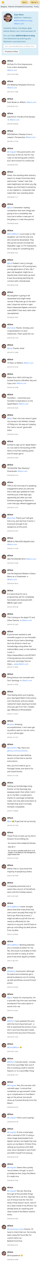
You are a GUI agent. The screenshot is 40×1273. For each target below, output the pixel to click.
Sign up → (34, 2)
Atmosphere (19, 7)
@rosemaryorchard (15, 1229)
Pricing (36, 7)
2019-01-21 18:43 (12, 667)
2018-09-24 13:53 (12, 1180)
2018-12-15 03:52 (12, 934)
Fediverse (11, 7)
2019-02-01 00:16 (12, 583)
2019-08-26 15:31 (12, 253)
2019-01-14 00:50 (12, 811)
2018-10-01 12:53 (12, 1037)
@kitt (9, 821)
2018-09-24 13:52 (12, 1219)
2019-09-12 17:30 (12, 141)
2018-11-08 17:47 (12, 961)
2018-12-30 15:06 (12, 876)
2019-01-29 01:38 (12, 607)
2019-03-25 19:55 (12, 458)
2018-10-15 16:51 (12, 1010)
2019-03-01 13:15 (12, 507)
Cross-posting (27, 7)
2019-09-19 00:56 (12, 124)
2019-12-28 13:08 (12, 74)
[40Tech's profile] (4, 62)
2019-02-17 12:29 (12, 548)
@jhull (9, 207)
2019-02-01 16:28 (12, 563)
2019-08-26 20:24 (12, 223)
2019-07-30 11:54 (12, 338)
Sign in (24, 2)
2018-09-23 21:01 (12, 1245)
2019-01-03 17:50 (12, 825)
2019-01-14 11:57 (12, 737)
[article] (20, 67)
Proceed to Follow (11, 51)
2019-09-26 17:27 (12, 106)
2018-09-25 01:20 (12, 1122)
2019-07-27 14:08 (12, 352)
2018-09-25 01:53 (12, 1107)
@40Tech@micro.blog (23, 20)
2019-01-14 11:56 (12, 776)
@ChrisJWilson (13, 234)
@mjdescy (11, 971)
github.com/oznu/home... (18, 751)
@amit (10, 348)
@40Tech (11, 1021)
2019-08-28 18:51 (12, 165)
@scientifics (12, 748)
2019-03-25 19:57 (12, 434)
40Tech (10, 61)
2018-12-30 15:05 (12, 896)
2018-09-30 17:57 (12, 1075)
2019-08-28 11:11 (12, 197)
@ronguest (12, 152)
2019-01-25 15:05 (12, 624)
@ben (9, 418)
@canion (10, 724)
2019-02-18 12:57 (12, 531)
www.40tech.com (21, 664)
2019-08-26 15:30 (12, 285)
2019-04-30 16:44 (12, 408)
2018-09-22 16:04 (12, 1260)
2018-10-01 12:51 (12, 1051)
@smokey (11, 328)
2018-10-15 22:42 (12, 987)
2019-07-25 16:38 (12, 387)
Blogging (4, 7)
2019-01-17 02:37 (12, 714)
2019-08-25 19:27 (12, 317)
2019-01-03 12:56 (12, 858)
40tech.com (19, 23)
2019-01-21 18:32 (12, 684)
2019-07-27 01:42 (12, 367)
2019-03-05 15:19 (12, 475)
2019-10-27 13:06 (12, 92)
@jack (9, 997)
